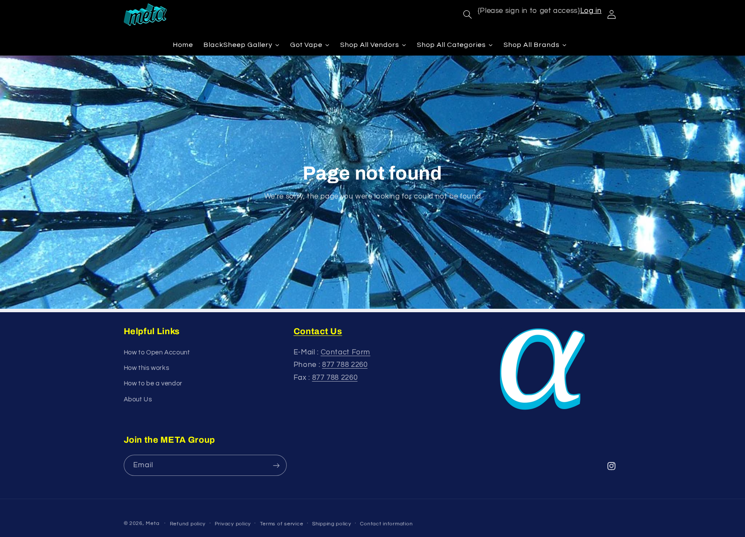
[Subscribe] (276, 465)
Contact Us (318, 331)
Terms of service (282, 523)
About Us (138, 399)
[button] (467, 15)
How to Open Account (157, 352)
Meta (152, 523)
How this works (146, 368)
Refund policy (188, 523)
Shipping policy (331, 523)
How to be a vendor (153, 383)
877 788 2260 (345, 365)
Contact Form (346, 352)
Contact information (386, 523)
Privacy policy (233, 523)
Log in (591, 11)
